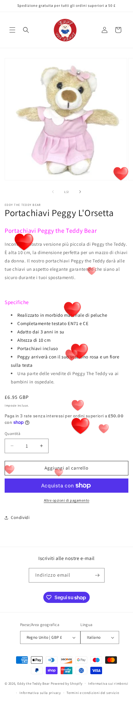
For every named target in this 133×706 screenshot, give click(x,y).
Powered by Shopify (67, 683)
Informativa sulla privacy (40, 693)
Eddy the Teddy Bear (33, 683)
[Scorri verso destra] (80, 191)
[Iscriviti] (97, 575)
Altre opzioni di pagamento (66, 500)
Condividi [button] (20, 517)
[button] (12, 30)
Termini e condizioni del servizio (92, 693)
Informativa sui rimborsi (108, 683)
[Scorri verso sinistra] (53, 191)
